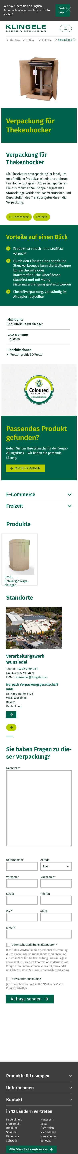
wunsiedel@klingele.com (31, 677)
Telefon (45, 894)
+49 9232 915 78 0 (27, 669)
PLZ (9, 911)
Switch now (63, 10)
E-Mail (10, 927)
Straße (10, 894)
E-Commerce (19, 217)
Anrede (44, 860)
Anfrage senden (26, 999)
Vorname (12, 877)
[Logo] (31, 28)
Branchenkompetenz (47, 40)
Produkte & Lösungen (31, 40)
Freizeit (41, 217)
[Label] (66, 28)
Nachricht (13, 768)
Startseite (15, 40)
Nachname (47, 877)
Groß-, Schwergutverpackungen (17, 581)
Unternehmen (15, 860)
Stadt (43, 911)
